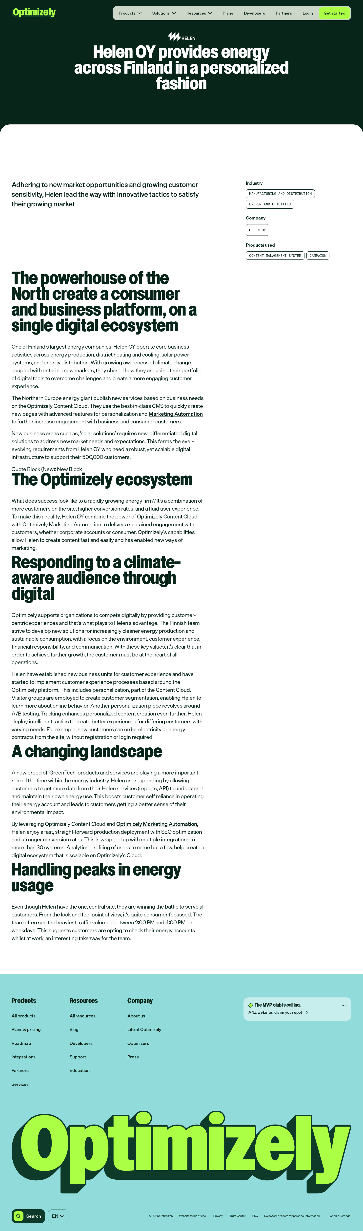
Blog (74, 1029)
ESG (255, 1216)
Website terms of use (192, 1216)
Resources (196, 13)
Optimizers (138, 1043)
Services (20, 1084)
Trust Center (237, 1216)
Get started (334, 13)
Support (78, 1057)
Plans (228, 13)
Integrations (24, 1057)
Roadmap (21, 1043)
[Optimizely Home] (34, 13)
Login (308, 13)
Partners (284, 13)
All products (24, 1016)
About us (136, 1016)
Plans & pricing (26, 1029)
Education (80, 1070)
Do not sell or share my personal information (292, 1216)
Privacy (218, 1216)
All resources (83, 1016)
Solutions (161, 13)
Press (133, 1057)
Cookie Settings (340, 1216)
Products (127, 13)
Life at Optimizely (144, 1029)
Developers (254, 13)
